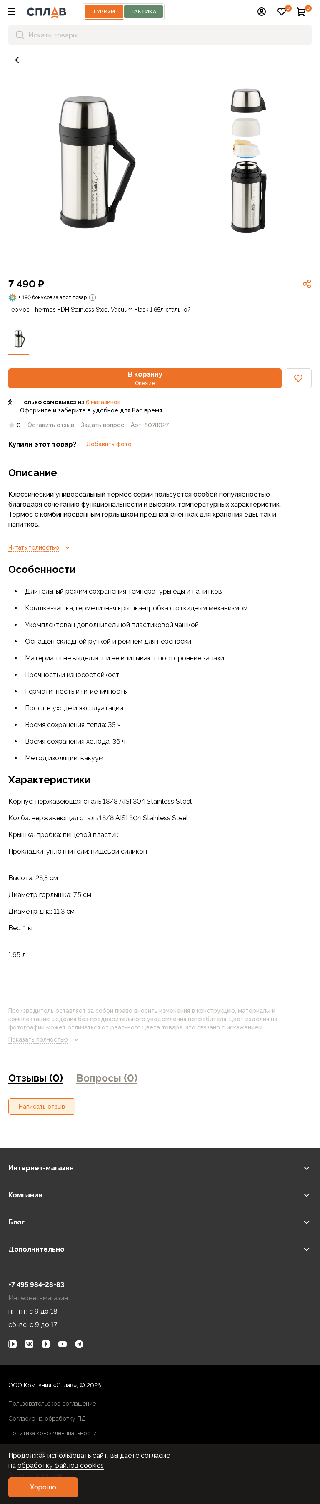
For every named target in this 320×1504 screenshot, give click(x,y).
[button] (12, 12)
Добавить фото (109, 444)
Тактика (143, 12)
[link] (18, 60)
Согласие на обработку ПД (47, 1418)
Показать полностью (38, 1039)
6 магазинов (103, 402)
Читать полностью (33, 547)
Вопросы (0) (107, 1078)
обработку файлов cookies (61, 1465)
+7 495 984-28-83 (36, 1285)
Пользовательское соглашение (52, 1403)
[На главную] (46, 11)
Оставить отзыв (51, 425)
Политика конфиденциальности (52, 1433)
